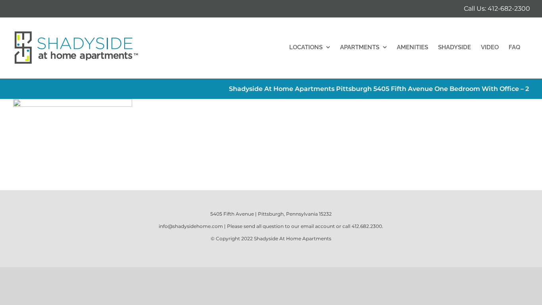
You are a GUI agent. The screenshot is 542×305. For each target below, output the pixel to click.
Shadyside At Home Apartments (292, 238)
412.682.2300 (367, 226)
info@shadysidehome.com (191, 226)
